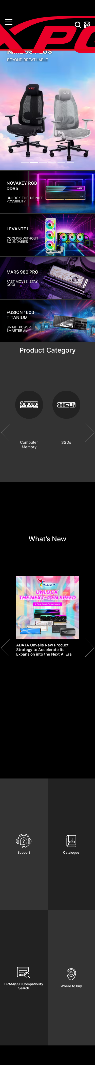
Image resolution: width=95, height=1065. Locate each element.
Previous (10, 432)
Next (85, 432)
